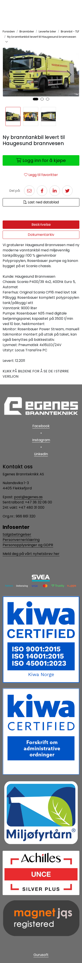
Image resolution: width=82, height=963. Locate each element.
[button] (35, 99)
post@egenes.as (28, 496)
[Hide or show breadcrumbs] (6, 42)
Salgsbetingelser (17, 534)
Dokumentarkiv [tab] (41, 234)
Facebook (41, 425)
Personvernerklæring (21, 539)
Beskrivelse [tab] (41, 224)
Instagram (41, 439)
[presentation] (8, 74)
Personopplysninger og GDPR (28, 544)
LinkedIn (41, 454)
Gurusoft (41, 954)
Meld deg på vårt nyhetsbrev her (31, 553)
